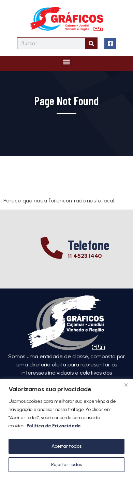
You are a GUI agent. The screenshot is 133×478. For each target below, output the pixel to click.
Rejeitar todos (66, 464)
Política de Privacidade (54, 426)
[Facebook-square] (110, 43)
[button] (66, 61)
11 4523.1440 (85, 256)
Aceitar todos (66, 446)
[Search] (91, 43)
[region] (66, 428)
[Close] (126, 385)
